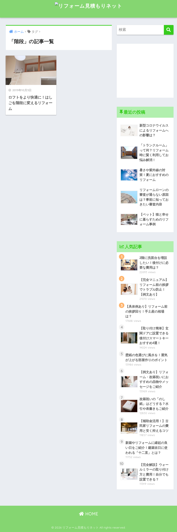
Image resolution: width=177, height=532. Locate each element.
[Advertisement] (145, 71)
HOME (91, 513)
